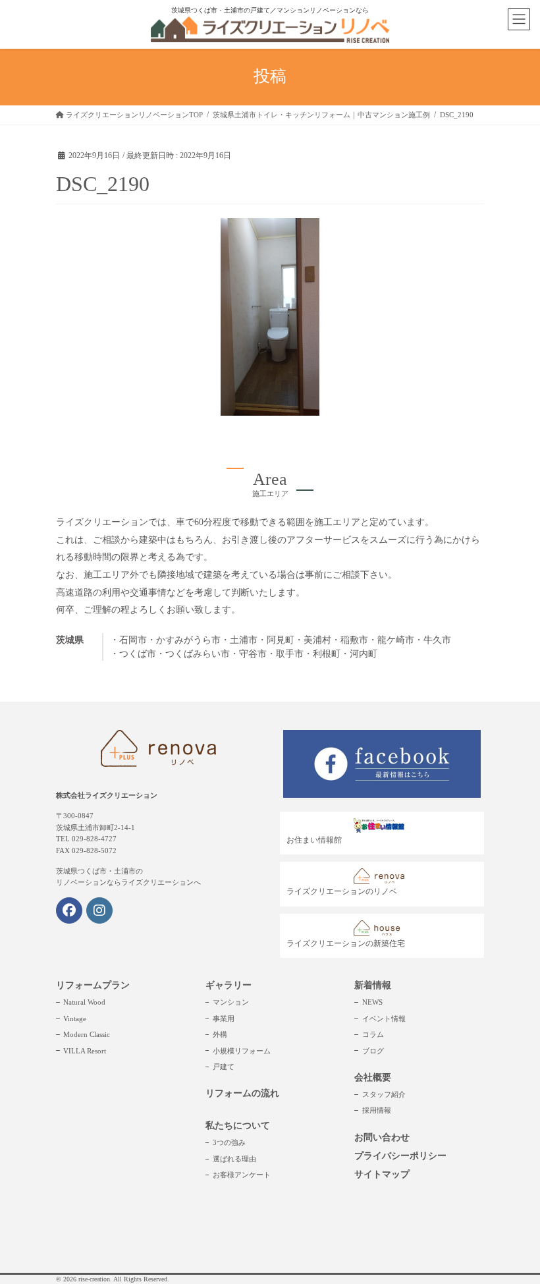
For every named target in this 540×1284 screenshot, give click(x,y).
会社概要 (372, 1077)
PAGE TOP (515, 1234)
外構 (220, 1034)
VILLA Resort (84, 1051)
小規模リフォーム (242, 1051)
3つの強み (229, 1142)
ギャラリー (228, 985)
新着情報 (372, 985)
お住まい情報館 (314, 840)
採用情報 (376, 1110)
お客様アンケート (242, 1175)
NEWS (372, 1002)
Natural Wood (84, 1002)
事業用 (223, 1018)
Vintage (74, 1018)
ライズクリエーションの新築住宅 (345, 943)
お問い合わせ (382, 1137)
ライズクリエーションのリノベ (341, 891)
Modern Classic (86, 1034)
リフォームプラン (93, 985)
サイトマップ (382, 1174)
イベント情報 (384, 1018)
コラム (373, 1034)
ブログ (373, 1051)
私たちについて (237, 1125)
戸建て (223, 1067)
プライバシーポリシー (400, 1156)
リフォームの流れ (242, 1093)
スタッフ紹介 (384, 1094)
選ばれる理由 (234, 1159)
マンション (231, 1002)
